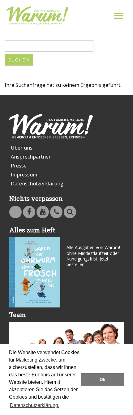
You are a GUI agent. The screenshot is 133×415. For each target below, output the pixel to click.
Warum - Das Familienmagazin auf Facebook (29, 212)
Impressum (24, 174)
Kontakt (56, 212)
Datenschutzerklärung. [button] (34, 405)
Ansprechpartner (31, 156)
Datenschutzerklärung (37, 183)
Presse (19, 165)
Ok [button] (102, 379)
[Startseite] (37, 15)
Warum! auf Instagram (15, 212)
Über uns (21, 147)
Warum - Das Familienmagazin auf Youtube (42, 212)
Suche (70, 212)
